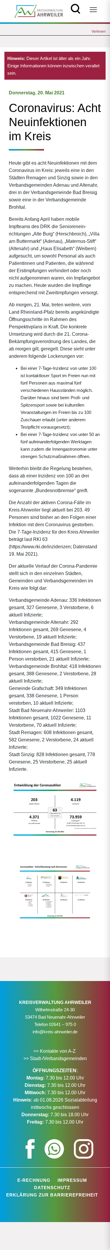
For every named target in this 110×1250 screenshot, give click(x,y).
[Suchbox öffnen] (75, 8)
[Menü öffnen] (93, 9)
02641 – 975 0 (62, 1024)
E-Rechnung (33, 1180)
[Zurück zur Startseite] (39, 10)
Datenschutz (52, 1187)
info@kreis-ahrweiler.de (55, 1031)
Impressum (72, 1180)
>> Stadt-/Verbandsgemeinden (55, 1058)
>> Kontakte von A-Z (55, 1051)
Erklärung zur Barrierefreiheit (52, 1194)
